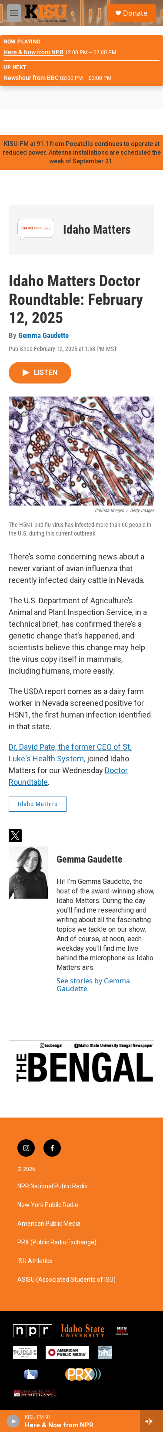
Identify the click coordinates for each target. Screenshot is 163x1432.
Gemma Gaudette (43, 335)
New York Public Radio (47, 1205)
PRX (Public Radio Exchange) (56, 1242)
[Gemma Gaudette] (28, 873)
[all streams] (151, 1421)
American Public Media (48, 1223)
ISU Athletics (34, 1261)
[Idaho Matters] (35, 229)
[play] (13, 1421)
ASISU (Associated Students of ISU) (66, 1280)
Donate (135, 13)
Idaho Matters (97, 229)
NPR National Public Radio (52, 1186)
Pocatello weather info (139, 122)
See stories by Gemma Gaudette (93, 984)
